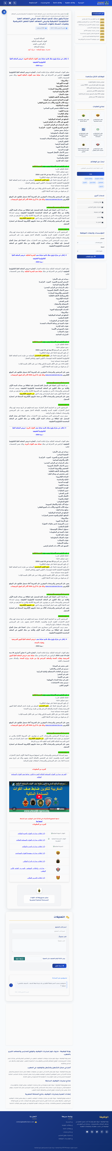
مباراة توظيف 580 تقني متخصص (95, 91)
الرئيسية (81, 3)
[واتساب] (106, 1131)
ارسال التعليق (58, 965)
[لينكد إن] (92, 1131)
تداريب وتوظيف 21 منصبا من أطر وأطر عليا (91, 39)
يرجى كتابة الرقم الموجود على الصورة (54, 958)
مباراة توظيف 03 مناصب (95, 28)
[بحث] (14, 3)
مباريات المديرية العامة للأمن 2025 (95, 88)
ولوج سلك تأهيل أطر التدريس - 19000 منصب (92, 85)
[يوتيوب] (87, 1131)
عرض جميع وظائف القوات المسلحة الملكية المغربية (39, 899)
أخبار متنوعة (33, 3)
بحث (90, 174)
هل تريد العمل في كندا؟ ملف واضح (93, 19)
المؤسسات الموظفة (65, 1139)
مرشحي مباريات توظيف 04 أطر (94, 31)
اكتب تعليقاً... (62, 937)
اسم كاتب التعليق (60, 927)
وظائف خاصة (57, 3)
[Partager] (4, 12)
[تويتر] (97, 1131)
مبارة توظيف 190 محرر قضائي (96, 97)
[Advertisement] (39, 1024)
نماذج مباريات (45, 3)
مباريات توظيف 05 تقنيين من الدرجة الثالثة (91, 25)
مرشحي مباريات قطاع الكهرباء (96, 82)
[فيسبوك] (102, 1131)
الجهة (102, 247)
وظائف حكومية (70, 3)
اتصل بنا (98, 222)
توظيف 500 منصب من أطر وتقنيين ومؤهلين (90, 22)
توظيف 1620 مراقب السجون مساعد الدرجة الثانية (91, 94)
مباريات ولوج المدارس (94, 207)
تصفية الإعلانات (90, 256)
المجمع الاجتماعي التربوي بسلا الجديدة (92, 34)
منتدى (99, 217)
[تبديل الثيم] (5, 3)
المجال (102, 238)
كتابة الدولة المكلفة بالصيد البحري (93, 36)
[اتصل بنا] (10, 3)
